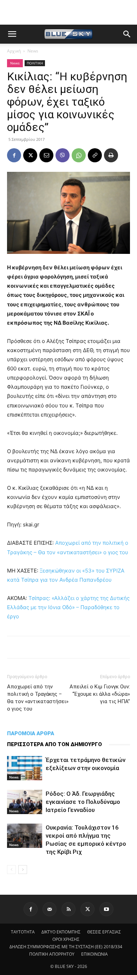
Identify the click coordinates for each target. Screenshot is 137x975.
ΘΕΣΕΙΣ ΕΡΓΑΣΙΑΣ (104, 932)
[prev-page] (11, 869)
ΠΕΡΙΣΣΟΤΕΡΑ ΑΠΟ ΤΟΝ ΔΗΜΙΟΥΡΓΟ (54, 744)
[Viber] (63, 155)
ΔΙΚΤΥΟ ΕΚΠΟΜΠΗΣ (60, 932)
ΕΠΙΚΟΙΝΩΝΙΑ (94, 954)
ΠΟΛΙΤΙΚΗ (35, 63)
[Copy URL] (95, 155)
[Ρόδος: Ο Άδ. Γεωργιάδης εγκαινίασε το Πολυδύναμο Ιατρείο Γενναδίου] (24, 802)
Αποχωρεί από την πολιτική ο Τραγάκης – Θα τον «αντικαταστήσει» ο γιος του (37, 697)
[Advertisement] (68, 12)
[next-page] (22, 869)
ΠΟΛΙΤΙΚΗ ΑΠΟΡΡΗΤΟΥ (51, 954)
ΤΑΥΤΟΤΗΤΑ (23, 932)
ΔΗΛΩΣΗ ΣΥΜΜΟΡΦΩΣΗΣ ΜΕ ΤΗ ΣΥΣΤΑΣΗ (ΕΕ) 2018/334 (65, 947)
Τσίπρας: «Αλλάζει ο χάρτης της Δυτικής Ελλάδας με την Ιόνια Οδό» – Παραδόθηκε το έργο (68, 607)
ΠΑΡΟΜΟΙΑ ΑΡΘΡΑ (30, 733)
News (32, 51)
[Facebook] (14, 155)
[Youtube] (106, 909)
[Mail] (50, 909)
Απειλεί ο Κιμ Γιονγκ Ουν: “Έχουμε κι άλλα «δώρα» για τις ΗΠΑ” (100, 694)
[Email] (46, 155)
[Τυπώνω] (111, 155)
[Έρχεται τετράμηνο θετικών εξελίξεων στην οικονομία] (24, 768)
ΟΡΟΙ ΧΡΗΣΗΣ (65, 939)
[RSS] (68, 909)
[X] (30, 155)
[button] (12, 34)
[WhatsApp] (79, 155)
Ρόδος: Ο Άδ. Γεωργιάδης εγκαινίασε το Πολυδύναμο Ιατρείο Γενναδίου (83, 801)
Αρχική (14, 51)
